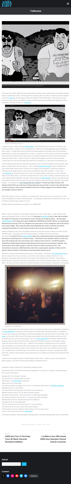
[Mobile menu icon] (68, 4)
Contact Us (33, 476)
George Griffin (26, 236)
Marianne (8, 173)
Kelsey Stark (17, 381)
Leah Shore (45, 216)
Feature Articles (30, 424)
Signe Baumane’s (9, 331)
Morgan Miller (29, 146)
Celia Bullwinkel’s (7, 221)
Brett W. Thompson (57, 385)
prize (3, 336)
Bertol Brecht (46, 178)
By (39, 424)
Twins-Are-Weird (42, 339)
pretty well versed (45, 166)
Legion (11, 98)
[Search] (24, 464)
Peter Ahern (28, 411)
